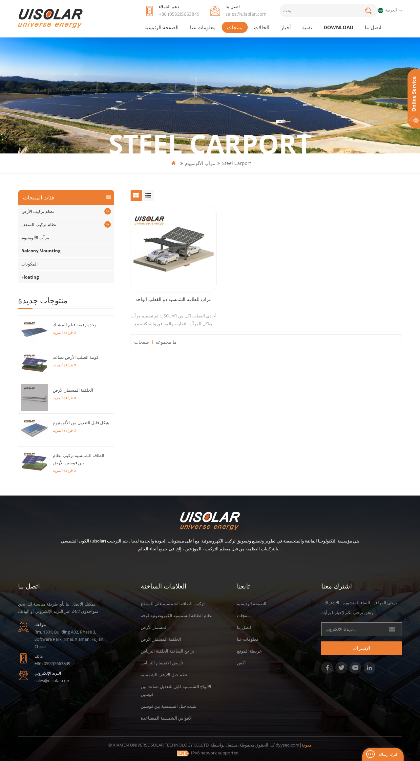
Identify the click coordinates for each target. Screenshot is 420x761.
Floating (30, 277)
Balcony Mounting (40, 251)
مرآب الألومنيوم (200, 163)
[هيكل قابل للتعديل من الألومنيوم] (34, 429)
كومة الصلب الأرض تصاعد (75, 357)
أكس (241, 663)
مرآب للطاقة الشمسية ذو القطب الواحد (174, 299)
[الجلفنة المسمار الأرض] (34, 397)
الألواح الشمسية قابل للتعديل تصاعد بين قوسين (176, 690)
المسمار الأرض (154, 627)
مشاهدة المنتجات (176, 266)
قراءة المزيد (63, 332)
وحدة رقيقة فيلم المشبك (74, 325)
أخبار (286, 27)
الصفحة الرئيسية (161, 27)
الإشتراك (361, 648)
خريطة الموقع (249, 651)
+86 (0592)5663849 (179, 14)
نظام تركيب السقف (38, 224)
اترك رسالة (388, 754)
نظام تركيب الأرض (37, 211)
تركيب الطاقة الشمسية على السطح (173, 604)
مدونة (307, 745)
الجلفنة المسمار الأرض (73, 390)
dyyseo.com (287, 745)
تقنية (307, 27)
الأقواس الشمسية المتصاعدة (167, 718)
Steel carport (236, 163)
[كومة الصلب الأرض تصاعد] (34, 364)
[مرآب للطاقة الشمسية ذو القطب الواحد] (173, 249)
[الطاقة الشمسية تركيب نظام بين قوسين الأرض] (34, 462)
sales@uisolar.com (245, 14)
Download (338, 27)
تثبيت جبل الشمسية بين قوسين (169, 706)
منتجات (234, 27)
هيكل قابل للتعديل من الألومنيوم (81, 423)
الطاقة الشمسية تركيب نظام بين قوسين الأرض (78, 459)
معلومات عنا (203, 27)
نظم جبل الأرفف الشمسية (164, 675)
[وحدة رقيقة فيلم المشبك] (34, 331)
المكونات (29, 264)
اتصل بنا (373, 27)
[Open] (414, 98)
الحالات (261, 27)
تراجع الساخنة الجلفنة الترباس (167, 651)
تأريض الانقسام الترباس (162, 663)
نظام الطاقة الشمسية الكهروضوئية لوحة (177, 615)
